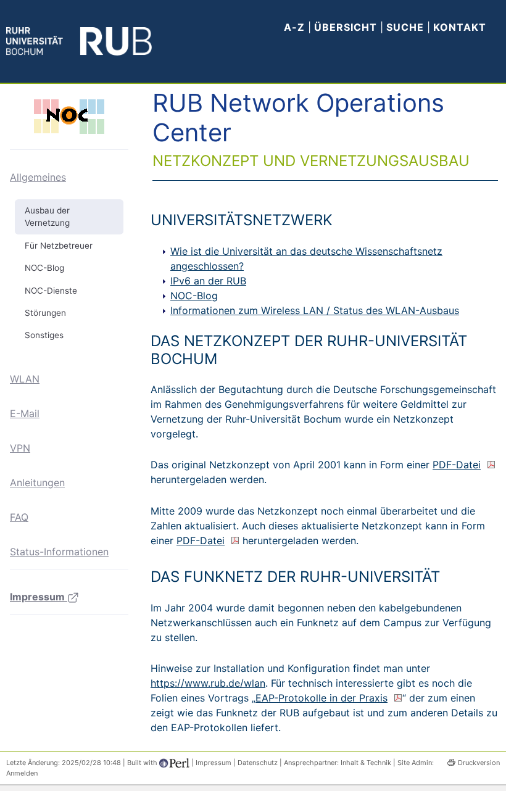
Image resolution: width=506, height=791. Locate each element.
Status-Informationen (59, 551)
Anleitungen (37, 482)
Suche (406, 27)
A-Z (294, 27)
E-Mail (24, 413)
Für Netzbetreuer (59, 246)
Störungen (45, 313)
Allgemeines (38, 177)
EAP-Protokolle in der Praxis (321, 698)
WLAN (24, 379)
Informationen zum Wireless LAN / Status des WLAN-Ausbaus (314, 310)
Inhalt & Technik (366, 762)
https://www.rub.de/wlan (208, 683)
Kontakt (459, 27)
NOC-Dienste (51, 291)
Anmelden (22, 773)
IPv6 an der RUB (208, 281)
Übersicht (345, 27)
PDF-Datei (457, 464)
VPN (20, 448)
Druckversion (479, 762)
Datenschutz (258, 762)
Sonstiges (44, 335)
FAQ (19, 517)
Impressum (38, 596)
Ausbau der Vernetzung (47, 216)
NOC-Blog (44, 268)
